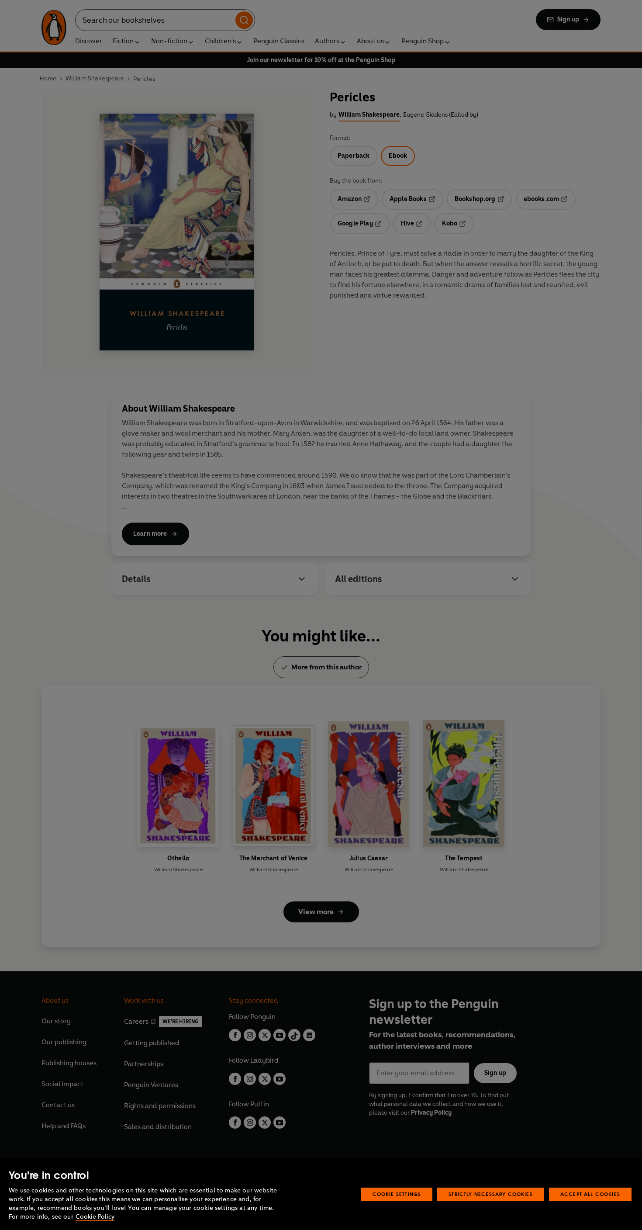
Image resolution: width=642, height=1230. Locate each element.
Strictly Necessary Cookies (491, 1194)
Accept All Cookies (590, 1194)
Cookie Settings (397, 1194)
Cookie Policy (95, 1216)
